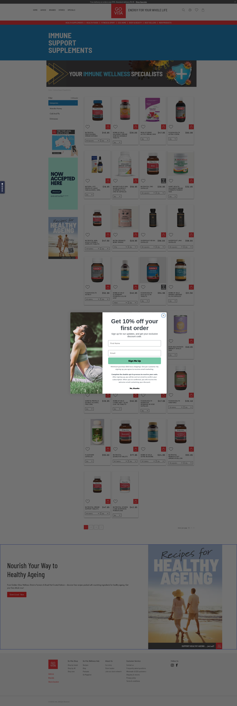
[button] (2, 187)
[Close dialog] (163, 315)
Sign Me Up (134, 361)
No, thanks (134, 388)
